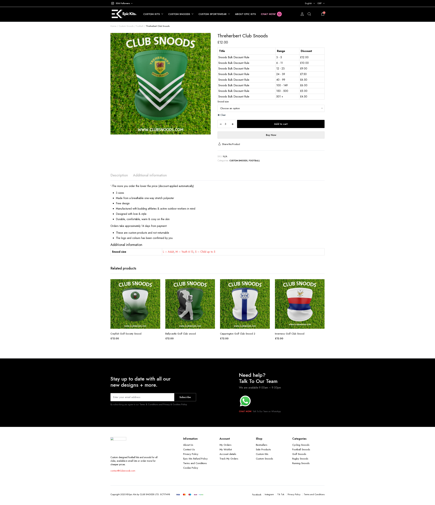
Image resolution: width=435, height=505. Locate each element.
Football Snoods (301, 449)
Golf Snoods (299, 454)
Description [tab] (119, 175)
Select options (135, 325)
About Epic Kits (245, 14)
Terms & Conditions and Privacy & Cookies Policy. (163, 404)
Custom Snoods (179, 14)
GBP (319, 3)
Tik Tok (280, 494)
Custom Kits (151, 14)
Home (113, 26)
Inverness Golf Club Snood (289, 334)
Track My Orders (229, 459)
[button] (121, 3)
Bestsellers (261, 445)
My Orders (225, 445)
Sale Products (263, 449)
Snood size (223, 101)
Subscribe (185, 397)
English (308, 3)
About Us (188, 445)
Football (139, 26)
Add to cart (281, 124)
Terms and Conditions (195, 463)
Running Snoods (301, 463)
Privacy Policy (190, 454)
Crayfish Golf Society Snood (125, 334)
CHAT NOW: (245, 411)
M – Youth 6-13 (185, 252)
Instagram (269, 494)
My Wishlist (226, 449)
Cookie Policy (190, 468)
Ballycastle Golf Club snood (180, 334)
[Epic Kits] (123, 14)
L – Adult (168, 252)
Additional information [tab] (150, 175)
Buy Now (271, 135)
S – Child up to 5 (205, 252)
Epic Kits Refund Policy (195, 459)
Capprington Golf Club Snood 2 (237, 334)
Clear (223, 115)
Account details (228, 454)
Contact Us (189, 449)
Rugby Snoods (300, 459)
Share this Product (231, 144)
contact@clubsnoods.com (122, 470)
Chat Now (268, 14)
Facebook (256, 494)
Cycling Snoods (300, 445)
